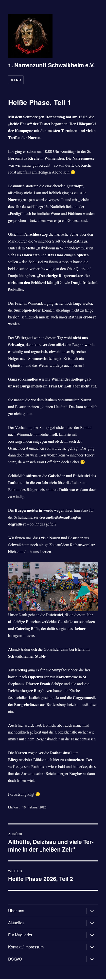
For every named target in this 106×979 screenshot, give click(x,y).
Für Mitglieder (20, 935)
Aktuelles (16, 923)
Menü (16, 79)
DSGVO (15, 959)
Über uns (16, 910)
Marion (13, 807)
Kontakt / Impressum (26, 947)
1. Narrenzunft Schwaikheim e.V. (51, 65)
